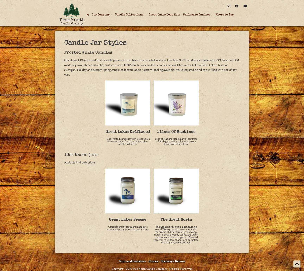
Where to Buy (225, 15)
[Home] (88, 15)
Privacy (154, 261)
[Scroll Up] (296, 263)
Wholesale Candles (196, 15)
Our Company (101, 15)
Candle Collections (129, 15)
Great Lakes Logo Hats (164, 15)
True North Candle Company (149, 268)
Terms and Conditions (132, 261)
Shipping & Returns (173, 261)
